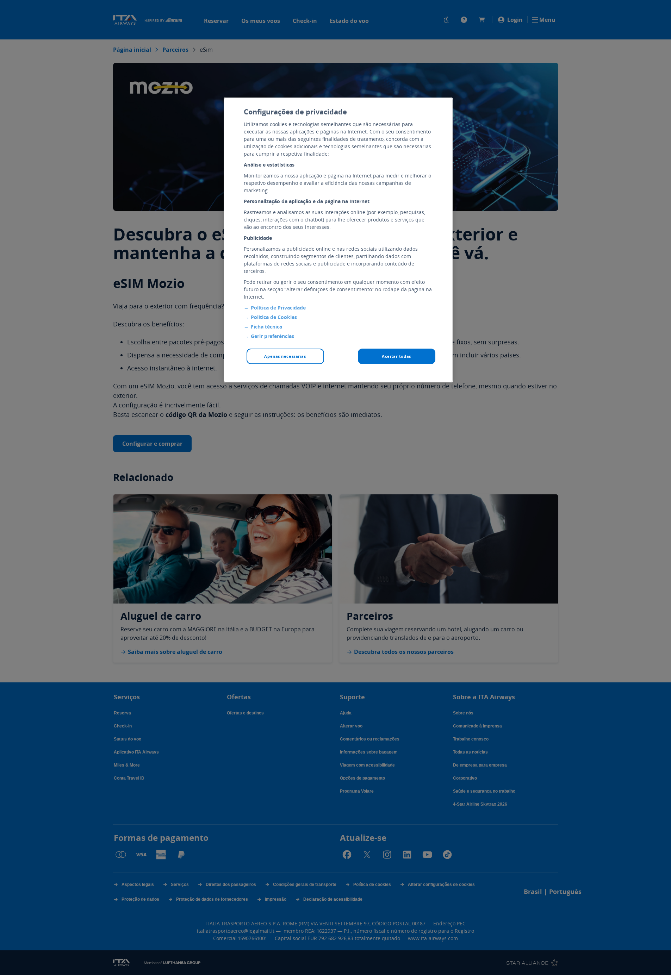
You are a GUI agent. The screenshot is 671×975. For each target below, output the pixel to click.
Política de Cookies (274, 317)
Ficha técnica (266, 326)
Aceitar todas (396, 356)
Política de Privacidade (278, 307)
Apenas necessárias (285, 356)
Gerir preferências (272, 336)
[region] (338, 240)
